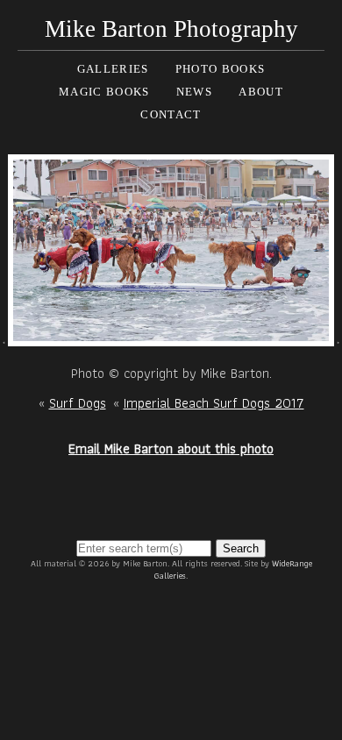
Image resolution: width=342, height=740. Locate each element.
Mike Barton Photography (171, 29)
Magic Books (104, 91)
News (194, 91)
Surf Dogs (77, 403)
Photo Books (220, 68)
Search (241, 548)
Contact (170, 114)
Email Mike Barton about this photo (171, 448)
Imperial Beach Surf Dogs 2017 (214, 403)
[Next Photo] (171, 336)
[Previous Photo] (4, 336)
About (261, 91)
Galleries (113, 68)
